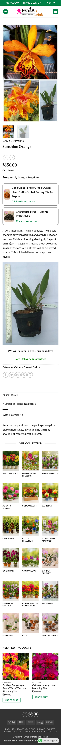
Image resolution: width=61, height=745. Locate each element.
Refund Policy (13, 731)
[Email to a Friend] (18, 375)
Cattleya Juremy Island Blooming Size (44, 687)
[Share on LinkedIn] (30, 375)
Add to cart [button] (11, 700)
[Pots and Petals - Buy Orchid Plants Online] (30, 12)
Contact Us (51, 731)
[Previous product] (12, 157)
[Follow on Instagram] (50, 3)
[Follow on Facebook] (47, 3)
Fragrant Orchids (32, 367)
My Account (13, 2)
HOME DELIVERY (32, 2)
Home (6, 141)
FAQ (7, 729)
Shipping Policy (33, 731)
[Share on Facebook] (5, 375)
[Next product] (5, 157)
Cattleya (19, 141)
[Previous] (8, 73)
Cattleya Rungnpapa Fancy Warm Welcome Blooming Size (14, 688)
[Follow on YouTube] (54, 3)
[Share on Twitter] (12, 375)
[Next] (53, 73)
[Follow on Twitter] (30, 714)
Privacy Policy (46, 729)
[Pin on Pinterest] (24, 375)
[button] (5, 11)
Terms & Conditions (23, 729)
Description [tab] (10, 395)
